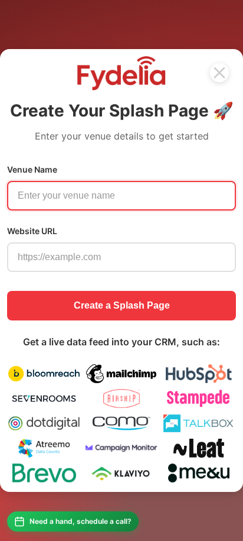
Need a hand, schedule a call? (80, 521)
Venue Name (32, 169)
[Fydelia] (219, 72)
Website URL (32, 231)
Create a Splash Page (122, 305)
